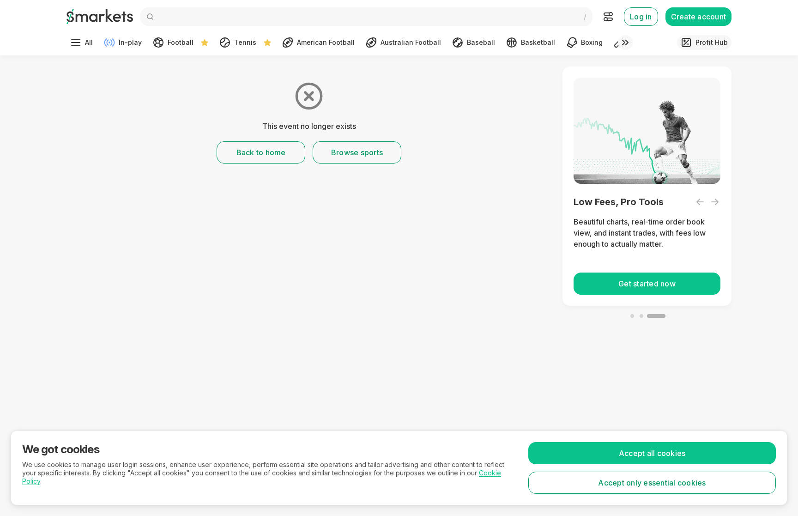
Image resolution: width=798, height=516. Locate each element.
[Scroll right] (625, 42)
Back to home (261, 152)
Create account (698, 16)
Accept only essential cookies (652, 482)
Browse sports (357, 152)
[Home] (99, 16)
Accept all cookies (652, 453)
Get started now (647, 283)
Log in (641, 16)
